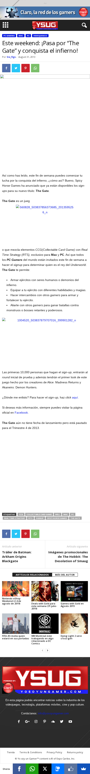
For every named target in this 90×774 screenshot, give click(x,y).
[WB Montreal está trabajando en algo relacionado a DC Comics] (45, 623)
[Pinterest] (45, 722)
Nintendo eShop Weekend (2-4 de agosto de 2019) (11, 601)
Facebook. (22, 412)
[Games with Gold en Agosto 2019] (74, 591)
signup (40, 518)
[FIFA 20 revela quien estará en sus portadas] (15, 623)
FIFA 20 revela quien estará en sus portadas (15, 637)
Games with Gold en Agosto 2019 (72, 605)
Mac (21, 35)
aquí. (75, 397)
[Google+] (28, 722)
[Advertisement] (45, 142)
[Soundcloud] (54, 722)
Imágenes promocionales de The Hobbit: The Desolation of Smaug (68, 556)
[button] (83, 25)
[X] (45, 768)
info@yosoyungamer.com (53, 713)
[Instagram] (37, 722)
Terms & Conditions (30, 752)
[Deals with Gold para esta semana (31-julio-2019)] (45, 591)
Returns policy (75, 752)
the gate (75, 518)
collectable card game (39, 514)
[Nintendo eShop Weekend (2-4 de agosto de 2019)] (15, 588)
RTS (30, 518)
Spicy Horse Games (57, 518)
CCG (21, 514)
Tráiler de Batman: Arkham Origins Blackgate (16, 556)
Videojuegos (40, 35)
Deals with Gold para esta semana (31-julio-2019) (44, 606)
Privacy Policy (54, 752)
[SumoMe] (83, 768)
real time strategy (14, 518)
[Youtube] (71, 722)
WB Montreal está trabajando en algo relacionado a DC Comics (42, 639)
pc (72, 514)
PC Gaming (9, 35)
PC (28, 35)
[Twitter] (62, 722)
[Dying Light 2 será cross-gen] (74, 623)
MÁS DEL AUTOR (65, 574)
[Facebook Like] (70, 768)
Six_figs (11, 56)
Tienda (11, 752)
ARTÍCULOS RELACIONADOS (32, 574)
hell (57, 514)
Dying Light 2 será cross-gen (71, 637)
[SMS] (57, 768)
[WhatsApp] (32, 768)
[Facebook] (19, 722)
